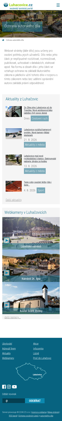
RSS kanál (13, 416)
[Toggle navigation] (57, 5)
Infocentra (38, 348)
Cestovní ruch (40, 118)
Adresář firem (9, 348)
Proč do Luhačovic (42, 358)
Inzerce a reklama (39, 412)
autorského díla (46, 416)
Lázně (36, 353)
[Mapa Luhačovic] (31, 371)
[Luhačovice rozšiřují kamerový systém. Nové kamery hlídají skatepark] (14, 133)
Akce (35, 343)
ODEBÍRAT (35, 401)
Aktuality (6, 353)
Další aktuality (14, 200)
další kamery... (12, 317)
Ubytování (7, 343)
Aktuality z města (35, 144)
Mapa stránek (53, 412)
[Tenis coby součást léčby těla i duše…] (14, 186)
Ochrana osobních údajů (28, 416)
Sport (41, 190)
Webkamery (8, 358)
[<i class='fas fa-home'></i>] (3, 40)
